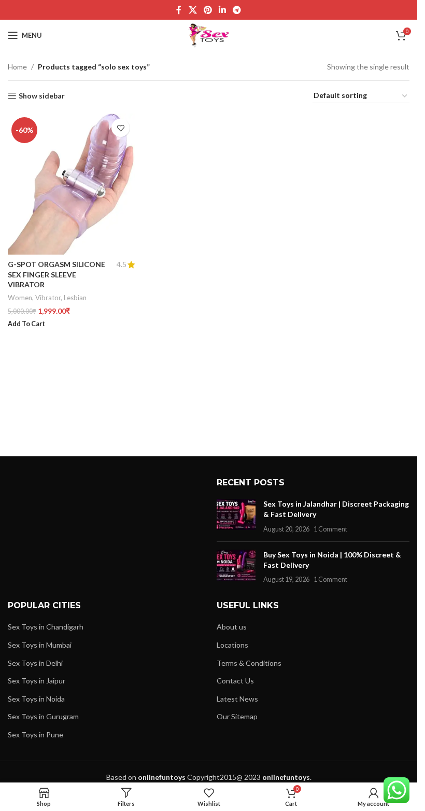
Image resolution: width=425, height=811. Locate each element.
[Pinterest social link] (207, 10)
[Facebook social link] (179, 10)
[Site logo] (209, 34)
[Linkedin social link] (223, 10)
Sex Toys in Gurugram (43, 716)
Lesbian (75, 297)
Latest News (237, 698)
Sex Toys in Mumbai (40, 644)
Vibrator (48, 297)
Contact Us (235, 680)
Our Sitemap (237, 716)
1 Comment (330, 529)
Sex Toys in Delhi (35, 663)
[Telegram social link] (237, 10)
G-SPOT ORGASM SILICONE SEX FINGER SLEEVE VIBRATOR (56, 274)
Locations (232, 644)
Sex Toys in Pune (35, 734)
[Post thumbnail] (236, 516)
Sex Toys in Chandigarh (45, 626)
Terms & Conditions (249, 663)
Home (17, 66)
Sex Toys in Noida (36, 698)
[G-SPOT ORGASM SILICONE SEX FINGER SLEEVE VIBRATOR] (71, 184)
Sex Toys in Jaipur (36, 680)
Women (20, 297)
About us (232, 626)
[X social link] (192, 10)
